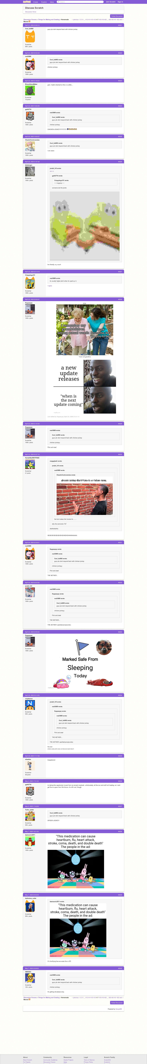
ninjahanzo (29, 699)
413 (86, 19)
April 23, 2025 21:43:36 (32, 424)
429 (110, 19)
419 (103, 19)
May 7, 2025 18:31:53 (32, 831)
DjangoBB (119, 1009)
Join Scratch (110, 2)
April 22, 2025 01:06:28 (32, 81)
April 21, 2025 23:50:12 (32, 25)
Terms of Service (89, 1060)
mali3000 (28, 56)
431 (115, 19)
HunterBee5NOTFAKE (32, 458)
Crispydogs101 (30, 275)
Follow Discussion (117, 16)
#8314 (51, 171)
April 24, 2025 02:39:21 (32, 542)
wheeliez (28, 759)
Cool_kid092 (29, 29)
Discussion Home (30, 12)
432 (118, 19)
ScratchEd (107, 1060)
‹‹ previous (75, 19)
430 (112, 19)
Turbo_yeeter (29, 810)
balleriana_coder (30, 898)
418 (100, 19)
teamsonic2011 (30, 835)
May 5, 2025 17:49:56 (32, 806)
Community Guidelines (50, 1060)
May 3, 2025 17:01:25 (32, 781)
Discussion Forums (30, 19)
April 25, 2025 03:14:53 (32, 695)
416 (95, 19)
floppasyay (28, 303)
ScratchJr (107, 1062)
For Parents (26, 1062)
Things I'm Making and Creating (49, 19)
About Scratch (27, 1060)
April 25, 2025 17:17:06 (32, 756)
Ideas (52, 2)
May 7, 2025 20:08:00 (32, 968)
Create (35, 2)
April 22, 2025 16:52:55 (32, 106)
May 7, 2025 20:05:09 (32, 895)
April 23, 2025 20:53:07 (32, 299)
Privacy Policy (88, 1062)
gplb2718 (28, 109)
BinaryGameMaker (31, 84)
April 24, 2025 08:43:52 (32, 582)
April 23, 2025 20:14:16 (32, 272)
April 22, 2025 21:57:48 (32, 162)
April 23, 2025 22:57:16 (32, 454)
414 (89, 19)
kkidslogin (28, 165)
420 (105, 19)
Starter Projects (68, 1060)
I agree (50, 286)
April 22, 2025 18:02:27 (32, 136)
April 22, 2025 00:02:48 (32, 53)
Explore (44, 2)
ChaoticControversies (32, 140)
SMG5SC (28, 972)
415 (92, 19)
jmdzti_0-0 (28, 586)
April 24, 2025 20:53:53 (32, 632)
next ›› (121, 19)
